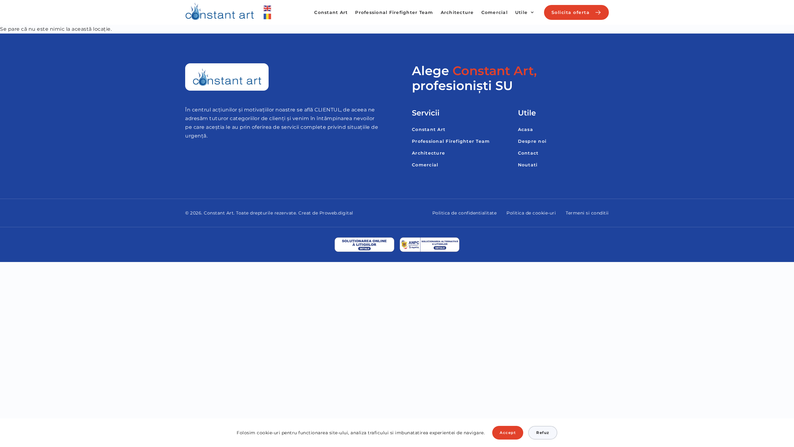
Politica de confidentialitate (464, 213)
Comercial (494, 12)
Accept (508, 432)
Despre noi (532, 141)
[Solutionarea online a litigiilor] (364, 244)
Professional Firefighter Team (394, 12)
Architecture (457, 12)
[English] (268, 8)
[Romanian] (268, 16)
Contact (528, 153)
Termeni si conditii (587, 213)
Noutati (528, 165)
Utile (521, 12)
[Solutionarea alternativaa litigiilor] (429, 244)
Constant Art (331, 12)
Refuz (542, 432)
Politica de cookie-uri (531, 213)
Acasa (525, 129)
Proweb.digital (336, 213)
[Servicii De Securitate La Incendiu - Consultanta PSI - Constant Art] (219, 11)
